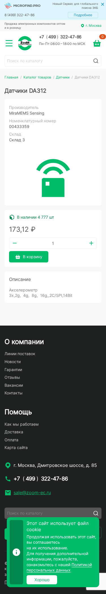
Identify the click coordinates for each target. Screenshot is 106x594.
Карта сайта (16, 447)
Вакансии (14, 385)
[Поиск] (95, 61)
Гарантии (13, 369)
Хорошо (41, 579)
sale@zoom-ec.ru (32, 492)
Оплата (11, 439)
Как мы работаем (22, 424)
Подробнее (83, 15)
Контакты (14, 392)
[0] (96, 43)
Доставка (14, 431)
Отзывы (12, 377)
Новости (13, 361)
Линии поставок (20, 353)
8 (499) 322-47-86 (19, 15)
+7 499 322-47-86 (60, 37)
